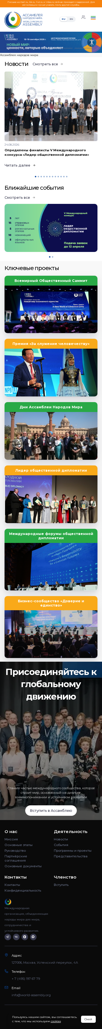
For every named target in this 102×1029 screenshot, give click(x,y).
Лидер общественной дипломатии (51, 470)
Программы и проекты (73, 851)
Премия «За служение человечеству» (51, 344)
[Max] (33, 937)
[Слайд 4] (85, 48)
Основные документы (23, 866)
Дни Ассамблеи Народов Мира (51, 407)
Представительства (71, 856)
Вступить (61, 885)
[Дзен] (25, 937)
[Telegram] (8, 937)
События (61, 845)
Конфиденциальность (23, 890)
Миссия (11, 839)
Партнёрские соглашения (16, 858)
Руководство (15, 851)
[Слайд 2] (39, 48)
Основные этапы (19, 845)
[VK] (16, 937)
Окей (88, 1019)
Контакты (12, 885)
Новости (61, 839)
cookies (56, 1021)
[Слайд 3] (62, 48)
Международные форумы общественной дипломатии (51, 536)
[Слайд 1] (17, 48)
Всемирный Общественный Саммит (51, 281)
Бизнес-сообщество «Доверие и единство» (51, 603)
